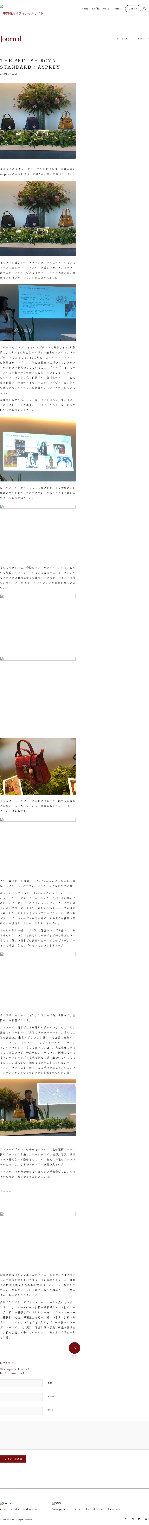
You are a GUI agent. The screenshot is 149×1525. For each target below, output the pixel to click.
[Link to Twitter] (139, 1519)
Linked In (92, 1509)
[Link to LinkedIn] (146, 1519)
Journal (10, 38)
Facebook (114, 1509)
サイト (51, 1410)
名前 (51, 1382)
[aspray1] (38, 121)
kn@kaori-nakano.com (25, 1509)
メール (52, 1396)
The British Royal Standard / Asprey (30, 63)
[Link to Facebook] (126, 1519)
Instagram (58, 1509)
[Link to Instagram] (132, 1519)
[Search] (146, 8)
